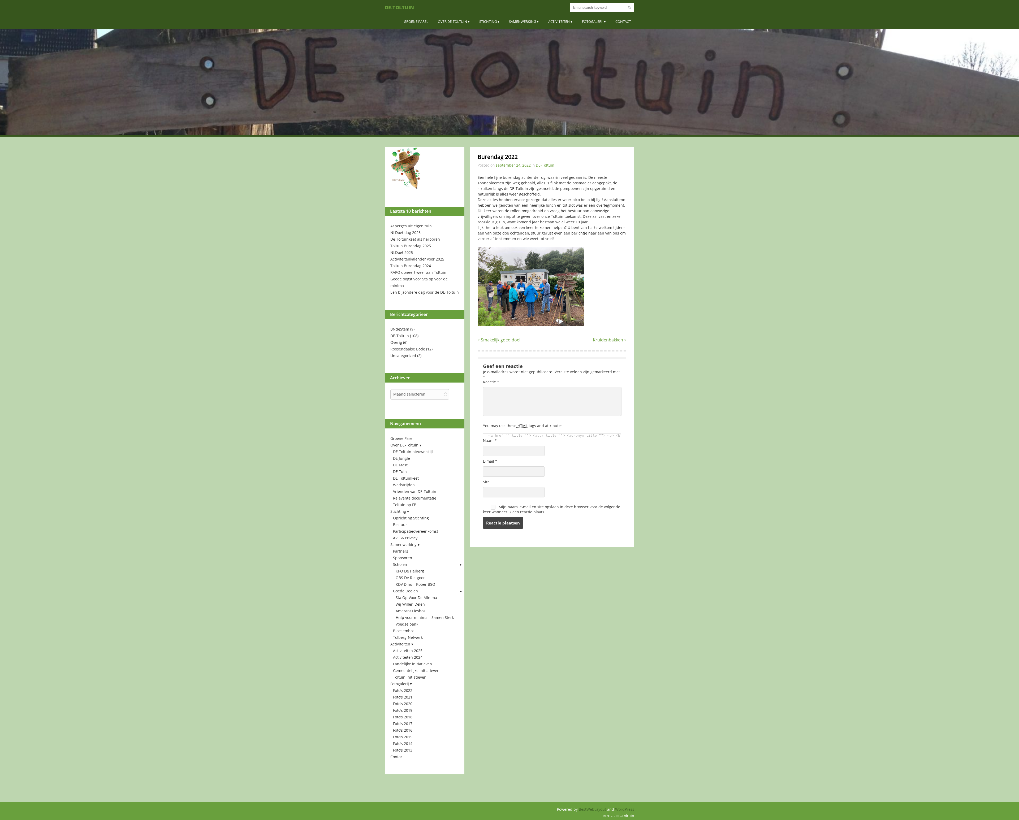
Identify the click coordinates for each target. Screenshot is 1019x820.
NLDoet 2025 (401, 252)
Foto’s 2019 (402, 710)
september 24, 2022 (513, 165)
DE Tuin (400, 471)
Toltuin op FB (404, 504)
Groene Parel (416, 21)
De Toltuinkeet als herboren (415, 239)
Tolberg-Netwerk (408, 637)
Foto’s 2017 (402, 723)
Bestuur (400, 524)
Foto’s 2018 (402, 716)
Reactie (491, 381)
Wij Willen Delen (410, 604)
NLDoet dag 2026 (405, 232)
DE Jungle (401, 458)
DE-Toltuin (399, 7)
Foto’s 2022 (402, 690)
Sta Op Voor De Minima (416, 597)
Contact (623, 21)
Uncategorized (403, 355)
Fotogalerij (592, 21)
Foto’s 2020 (402, 703)
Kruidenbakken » (609, 340)
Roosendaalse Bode (407, 349)
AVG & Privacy (405, 537)
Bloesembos (403, 630)
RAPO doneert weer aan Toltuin (418, 272)
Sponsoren (402, 557)
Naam (490, 440)
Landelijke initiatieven (412, 663)
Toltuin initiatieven (409, 677)
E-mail (490, 461)
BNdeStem (399, 329)
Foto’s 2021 (402, 697)
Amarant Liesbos (410, 610)
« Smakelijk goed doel (499, 340)
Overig (396, 342)
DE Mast (400, 464)
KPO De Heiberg (410, 571)
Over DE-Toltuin (452, 21)
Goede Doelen (405, 590)
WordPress (624, 809)
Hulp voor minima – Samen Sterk (425, 617)
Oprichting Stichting (411, 517)
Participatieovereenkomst (415, 531)
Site (486, 481)
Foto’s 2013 (402, 750)
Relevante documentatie (414, 498)
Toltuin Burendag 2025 (410, 245)
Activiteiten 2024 (407, 657)
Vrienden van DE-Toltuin (414, 491)
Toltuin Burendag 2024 (410, 265)
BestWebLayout (593, 809)
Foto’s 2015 (402, 736)
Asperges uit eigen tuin (411, 225)
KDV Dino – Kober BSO (415, 584)
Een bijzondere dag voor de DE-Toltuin (424, 292)
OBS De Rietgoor (410, 577)
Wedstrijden (404, 484)
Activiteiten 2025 (407, 650)
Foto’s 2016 (402, 730)
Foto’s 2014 (402, 743)
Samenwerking (522, 21)
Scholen (400, 564)
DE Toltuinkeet (406, 478)
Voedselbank (407, 624)
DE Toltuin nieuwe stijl (413, 451)
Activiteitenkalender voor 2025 (417, 259)
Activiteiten (559, 21)
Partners (400, 551)
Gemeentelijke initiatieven (416, 670)
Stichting (488, 21)
